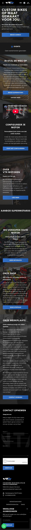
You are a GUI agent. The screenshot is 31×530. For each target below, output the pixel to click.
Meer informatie (15, 260)
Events (23, 504)
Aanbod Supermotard (15, 501)
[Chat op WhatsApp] (3, 526)
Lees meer (15, 197)
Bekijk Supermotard (15, 92)
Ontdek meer (15, 97)
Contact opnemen (15, 397)
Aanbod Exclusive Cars (12, 504)
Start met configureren (15, 148)
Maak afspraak (15, 307)
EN (21, 3)
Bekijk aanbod (15, 35)
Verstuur (8, 468)
